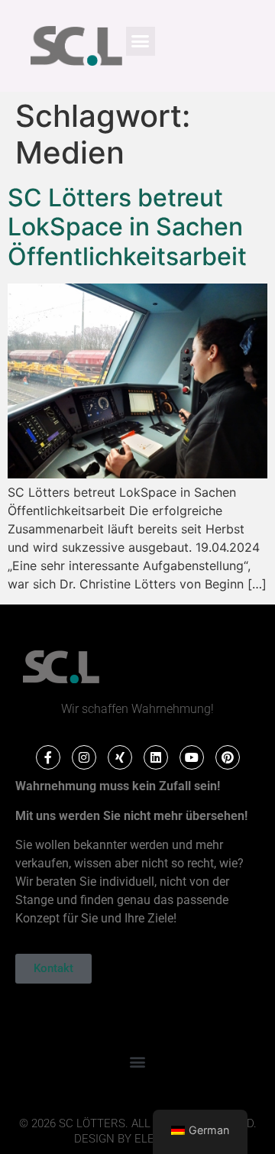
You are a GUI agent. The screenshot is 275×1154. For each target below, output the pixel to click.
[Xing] (120, 757)
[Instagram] (84, 757)
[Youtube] (192, 757)
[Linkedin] (156, 757)
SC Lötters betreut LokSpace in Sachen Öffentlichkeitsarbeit (127, 227)
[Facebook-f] (48, 757)
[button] (140, 41)
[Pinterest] (227, 757)
